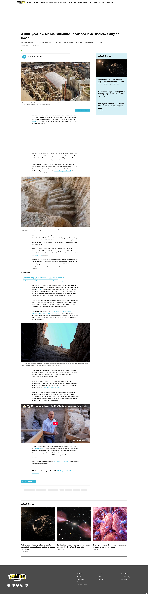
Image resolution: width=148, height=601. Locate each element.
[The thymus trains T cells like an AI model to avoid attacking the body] (110, 524)
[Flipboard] (21, 585)
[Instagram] (13, 585)
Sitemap (79, 582)
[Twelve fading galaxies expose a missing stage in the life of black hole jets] (74, 524)
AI (90, 2)
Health (70, 2)
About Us (80, 577)
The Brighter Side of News (61, 461)
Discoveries (44, 2)
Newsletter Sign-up (126, 577)
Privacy (101, 577)
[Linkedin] (17, 585)
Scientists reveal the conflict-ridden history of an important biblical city (44, 277)
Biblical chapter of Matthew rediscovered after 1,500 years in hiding (43, 281)
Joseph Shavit (101, 86)
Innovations (53, 2)
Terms (101, 579)
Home (29, 2)
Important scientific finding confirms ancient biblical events (40, 279)
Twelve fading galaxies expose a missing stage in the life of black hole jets (111, 94)
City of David (38, 255)
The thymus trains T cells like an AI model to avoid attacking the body (111, 106)
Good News (35, 2)
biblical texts (36, 121)
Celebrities (96, 2)
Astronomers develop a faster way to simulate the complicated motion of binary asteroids (111, 82)
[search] (130, 2)
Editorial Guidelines (82, 584)
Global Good (62, 2)
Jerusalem (39, 289)
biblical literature (39, 448)
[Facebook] (8, 585)
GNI (103, 2)
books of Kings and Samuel (62, 171)
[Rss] (26, 585)
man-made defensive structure (53, 387)
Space (85, 2)
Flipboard (124, 579)
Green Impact (77, 2)
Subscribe (110, 2)
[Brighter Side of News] (21, 2)
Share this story (81, 110)
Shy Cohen (101, 110)
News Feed (80, 579)
